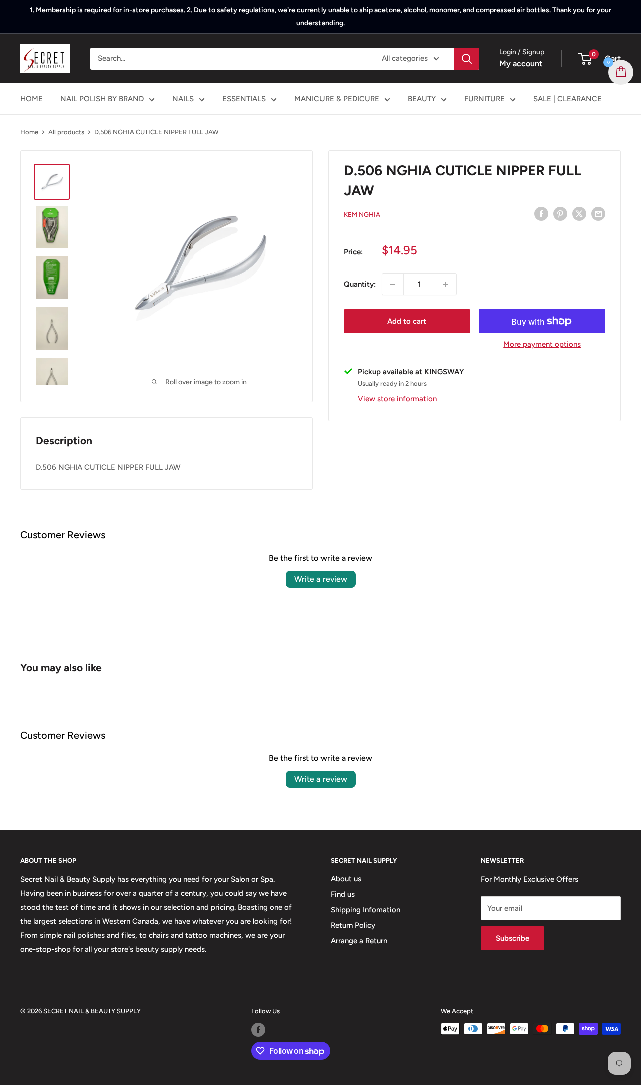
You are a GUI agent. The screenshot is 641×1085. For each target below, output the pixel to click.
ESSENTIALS (244, 98)
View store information (397, 398)
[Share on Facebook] (541, 213)
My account (520, 63)
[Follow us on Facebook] (258, 1030)
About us (346, 878)
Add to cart (406, 321)
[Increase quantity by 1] (445, 284)
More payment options (542, 344)
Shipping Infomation (365, 909)
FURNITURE (484, 98)
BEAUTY (422, 98)
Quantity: (360, 284)
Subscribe (512, 938)
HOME (31, 98)
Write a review (320, 579)
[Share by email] (598, 213)
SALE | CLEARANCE (567, 98)
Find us (343, 894)
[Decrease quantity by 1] (392, 284)
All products (66, 132)
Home (29, 132)
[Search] (466, 59)
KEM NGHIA (362, 214)
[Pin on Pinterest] (560, 213)
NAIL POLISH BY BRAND (102, 98)
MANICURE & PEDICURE (336, 98)
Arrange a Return (359, 940)
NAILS (183, 98)
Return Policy (353, 925)
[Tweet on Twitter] (579, 213)
